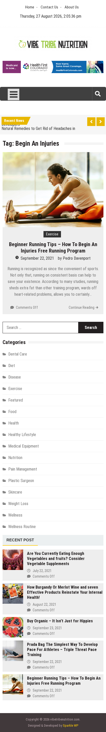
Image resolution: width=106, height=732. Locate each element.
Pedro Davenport (77, 258)
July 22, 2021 (42, 571)
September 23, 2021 (47, 628)
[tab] (20, 540)
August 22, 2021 (44, 604)
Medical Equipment (23, 446)
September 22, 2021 (37, 258)
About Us (72, 7)
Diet (11, 365)
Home (29, 7)
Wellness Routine (22, 526)
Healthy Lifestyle (22, 434)
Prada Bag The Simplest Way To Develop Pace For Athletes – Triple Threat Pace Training (62, 649)
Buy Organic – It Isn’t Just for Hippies (60, 621)
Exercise (52, 234)
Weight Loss (18, 503)
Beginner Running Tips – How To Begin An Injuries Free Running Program (53, 247)
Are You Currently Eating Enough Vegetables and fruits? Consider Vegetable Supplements (56, 558)
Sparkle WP (70, 725)
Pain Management (22, 469)
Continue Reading (81, 307)
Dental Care (17, 354)
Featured (15, 400)
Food (12, 411)
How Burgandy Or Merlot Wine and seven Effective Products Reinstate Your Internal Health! (64, 592)
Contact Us (49, 7)
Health (13, 423)
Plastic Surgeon (21, 480)
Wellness (15, 515)
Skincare (15, 492)
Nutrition (15, 457)
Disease (14, 377)
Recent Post (20, 540)
